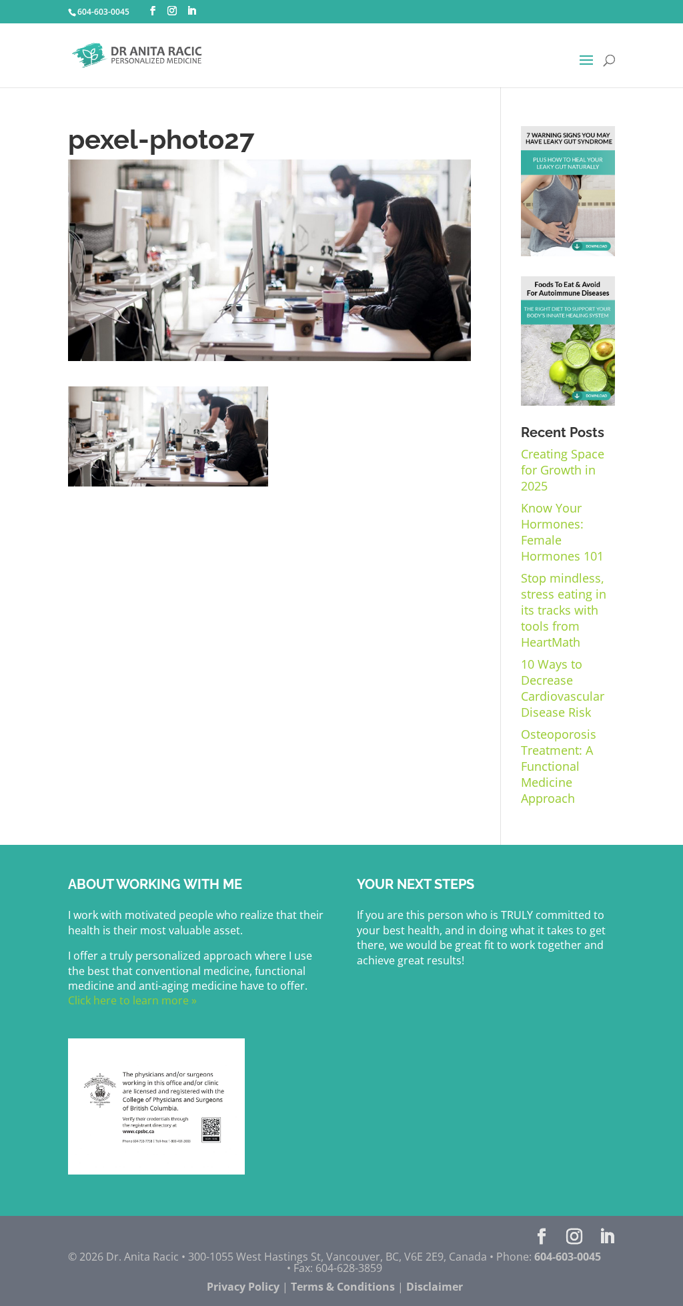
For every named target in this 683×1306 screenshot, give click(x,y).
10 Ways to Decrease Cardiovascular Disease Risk (562, 688)
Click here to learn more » (132, 1000)
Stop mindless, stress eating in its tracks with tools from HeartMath (563, 610)
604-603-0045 (103, 11)
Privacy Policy (243, 1286)
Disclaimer (434, 1286)
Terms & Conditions (343, 1286)
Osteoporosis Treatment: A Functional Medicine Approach (558, 766)
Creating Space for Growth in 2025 (562, 470)
